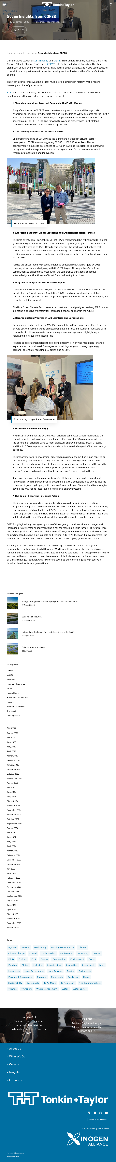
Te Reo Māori (67, 983)
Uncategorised (13, 715)
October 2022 (13, 891)
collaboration (48, 953)
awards (25, 947)
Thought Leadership (55, 21)
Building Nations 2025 (62, 947)
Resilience (73, 977)
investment (88, 965)
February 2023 (13, 878)
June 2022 (11, 905)
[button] (4, 4)
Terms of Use (13, 1157)
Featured (39, 21)
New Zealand (55, 971)
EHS (33, 959)
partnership (85, 971)
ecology (23, 959)
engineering (59, 959)
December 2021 (14, 923)
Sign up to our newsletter (98, 1119)
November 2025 (14, 769)
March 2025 (12, 801)
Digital (56, 60)
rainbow (41, 977)
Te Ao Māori (50, 983)
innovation (71, 965)
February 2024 (13, 855)
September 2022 (14, 896)
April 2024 (11, 846)
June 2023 (11, 873)
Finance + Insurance (16, 684)
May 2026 (11, 747)
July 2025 (11, 787)
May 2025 (11, 796)
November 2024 (14, 814)
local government (34, 971)
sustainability (15, 983)
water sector (79, 989)
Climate (82, 947)
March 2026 (12, 756)
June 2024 (11, 837)
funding (12, 965)
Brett (9, 92)
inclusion (37, 965)
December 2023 (14, 860)
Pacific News (13, 693)
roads (86, 977)
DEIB (11, 959)
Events (10, 675)
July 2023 (11, 869)
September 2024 (14, 823)
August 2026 (12, 733)
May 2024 (11, 842)
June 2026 (11, 742)
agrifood (12, 947)
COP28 (50, 64)
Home (10, 53)
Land (101, 965)
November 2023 (14, 864)
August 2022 (12, 900)
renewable (57, 977)
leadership (14, 971)
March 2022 (12, 914)
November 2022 (14, 887)
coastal (33, 953)
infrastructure (54, 965)
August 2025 (12, 783)
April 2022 (11, 909)
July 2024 (11, 833)
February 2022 (13, 918)
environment (77, 959)
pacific (70, 971)
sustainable (33, 983)
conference (66, 953)
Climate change (16, 953)
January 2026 (13, 765)
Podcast (10, 702)
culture (96, 953)
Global (25, 965)
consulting (82, 953)
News (9, 688)
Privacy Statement (15, 1153)
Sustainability (40, 60)
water (65, 989)
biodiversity (40, 947)
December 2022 (14, 882)
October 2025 (13, 774)
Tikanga (12, 989)
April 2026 (11, 751)
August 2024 (12, 828)
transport (26, 989)
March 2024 (12, 851)
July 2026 (11, 738)
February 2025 (13, 805)
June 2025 (11, 792)
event (92, 959)
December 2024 (14, 810)
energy (44, 959)
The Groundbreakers (90, 983)
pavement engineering (20, 977)
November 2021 (14, 927)
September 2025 (14, 778)
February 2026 (13, 760)
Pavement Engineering (17, 697)
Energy (10, 670)
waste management (46, 989)
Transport (11, 711)
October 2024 (13, 819)
